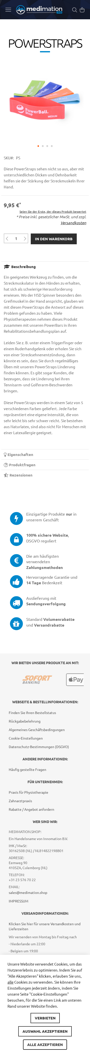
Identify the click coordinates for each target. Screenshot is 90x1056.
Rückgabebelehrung (24, 721)
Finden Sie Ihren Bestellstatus (32, 712)
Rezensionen (20, 475)
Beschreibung (23, 266)
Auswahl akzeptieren (45, 1031)
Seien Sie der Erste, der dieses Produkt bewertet (53, 211)
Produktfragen (22, 464)
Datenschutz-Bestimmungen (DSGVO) (39, 746)
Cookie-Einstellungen (26, 738)
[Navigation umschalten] (8, 9)
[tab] (45, 266)
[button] (38, 146)
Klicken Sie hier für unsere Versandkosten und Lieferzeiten (44, 926)
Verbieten (45, 1017)
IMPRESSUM (18, 901)
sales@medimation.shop (28, 892)
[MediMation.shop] (39, 10)
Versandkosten (73, 222)
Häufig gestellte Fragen (27, 769)
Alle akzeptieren (45, 1044)
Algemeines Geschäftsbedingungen (37, 729)
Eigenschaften (19, 454)
